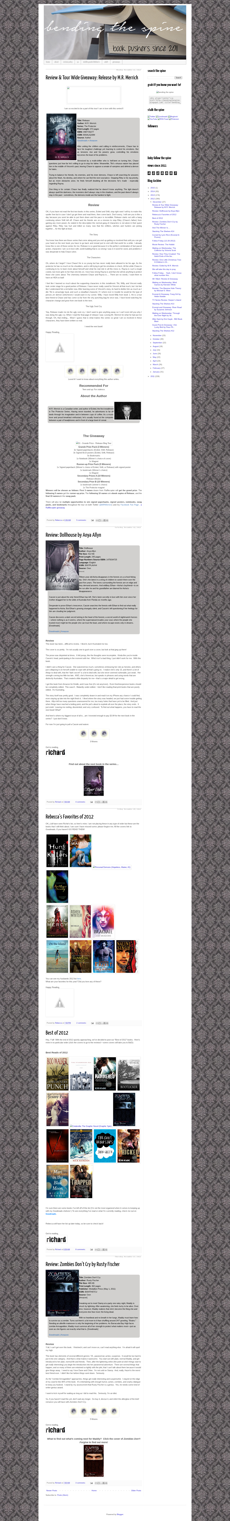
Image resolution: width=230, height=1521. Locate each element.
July (155, 350)
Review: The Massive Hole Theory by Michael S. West (166, 289)
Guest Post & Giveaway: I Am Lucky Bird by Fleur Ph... (164, 326)
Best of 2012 (57, 1033)
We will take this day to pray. (164, 269)
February (157, 368)
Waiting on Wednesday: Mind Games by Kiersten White (164, 283)
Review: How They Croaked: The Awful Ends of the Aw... (166, 255)
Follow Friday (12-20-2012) (163, 241)
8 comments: (80, 1249)
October (156, 339)
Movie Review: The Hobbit (163, 244)
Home (94, 1490)
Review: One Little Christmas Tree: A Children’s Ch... (167, 261)
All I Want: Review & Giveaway (165, 279)
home (48, 62)
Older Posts (136, 1490)
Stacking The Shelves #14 (163, 231)
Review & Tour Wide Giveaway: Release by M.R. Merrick (92, 77)
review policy (68, 62)
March (156, 364)
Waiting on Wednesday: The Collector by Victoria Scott (164, 249)
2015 (153, 188)
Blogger (120, 1514)
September (158, 343)
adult (106, 62)
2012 (153, 199)
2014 (153, 191)
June (155, 353)
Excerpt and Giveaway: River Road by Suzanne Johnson (167, 308)
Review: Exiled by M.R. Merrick (165, 266)
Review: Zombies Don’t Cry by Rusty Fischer (83, 1264)
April (155, 361)
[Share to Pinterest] (107, 520)
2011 (153, 376)
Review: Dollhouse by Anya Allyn (73, 535)
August (156, 346)
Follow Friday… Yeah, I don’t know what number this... (166, 274)
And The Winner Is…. (161, 228)
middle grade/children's (91, 62)
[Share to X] (102, 520)
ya (78, 62)
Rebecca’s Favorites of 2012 (70, 817)
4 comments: (80, 802)
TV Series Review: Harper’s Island (166, 300)
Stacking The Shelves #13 (163, 304)
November (157, 335)
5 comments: (81, 520)
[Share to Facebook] (104, 520)
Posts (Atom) (62, 1495)
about (56, 62)
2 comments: (81, 1023)
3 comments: (80, 1483)
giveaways (116, 62)
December (157, 202)
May (155, 357)
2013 (153, 195)
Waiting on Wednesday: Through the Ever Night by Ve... (166, 314)
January (156, 372)
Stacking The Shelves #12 (163, 331)
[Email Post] (92, 520)
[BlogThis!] (99, 520)
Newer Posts (51, 1490)
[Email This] (97, 520)
